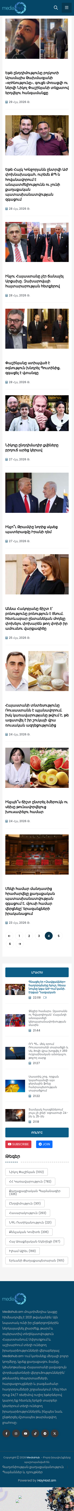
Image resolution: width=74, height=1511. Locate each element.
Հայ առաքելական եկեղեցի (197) (34, 1241)
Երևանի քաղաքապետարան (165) (36, 1260)
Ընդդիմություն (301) (25, 1203)
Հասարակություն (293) (27, 1213)
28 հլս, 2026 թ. (19, 209)
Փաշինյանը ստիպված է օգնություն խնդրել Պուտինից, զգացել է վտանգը (32, 368)
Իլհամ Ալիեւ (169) (22, 1251)
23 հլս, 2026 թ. (19, 923)
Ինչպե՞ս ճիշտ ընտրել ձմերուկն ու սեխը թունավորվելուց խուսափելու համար (36, 807)
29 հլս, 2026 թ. (19, 102)
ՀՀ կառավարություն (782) (30, 1181)
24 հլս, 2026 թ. (19, 734)
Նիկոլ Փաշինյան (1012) (26, 1172)
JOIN (46, 1144)
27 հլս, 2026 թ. (19, 459)
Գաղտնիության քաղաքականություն (33, 1467)
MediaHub (33, 1457)
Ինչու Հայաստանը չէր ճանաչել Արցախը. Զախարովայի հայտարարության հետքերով (34, 281)
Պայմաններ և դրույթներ (22, 1472)
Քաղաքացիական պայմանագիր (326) (35, 1192)
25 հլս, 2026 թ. (19, 638)
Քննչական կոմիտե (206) (29, 1232)
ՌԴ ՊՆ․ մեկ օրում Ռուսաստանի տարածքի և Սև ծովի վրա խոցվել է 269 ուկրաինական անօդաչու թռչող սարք (48, 1051)
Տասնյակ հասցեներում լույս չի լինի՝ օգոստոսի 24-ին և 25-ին (48, 1112)
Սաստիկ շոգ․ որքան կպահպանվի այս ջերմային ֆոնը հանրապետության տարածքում (44, 1083)
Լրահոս (37, 972)
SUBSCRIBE (20, 1144)
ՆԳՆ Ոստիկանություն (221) (30, 1222)
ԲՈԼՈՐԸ (37, 1133)
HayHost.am (46, 1480)
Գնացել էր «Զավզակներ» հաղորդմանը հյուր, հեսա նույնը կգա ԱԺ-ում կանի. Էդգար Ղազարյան (47, 987)
